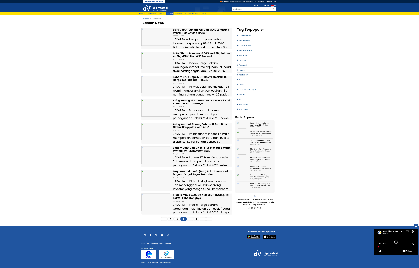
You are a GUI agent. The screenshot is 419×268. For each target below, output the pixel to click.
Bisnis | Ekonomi (180, 14)
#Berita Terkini (243, 40)
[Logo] (155, 7)
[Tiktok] (268, 5)
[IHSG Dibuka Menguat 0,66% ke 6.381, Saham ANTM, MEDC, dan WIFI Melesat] (155, 60)
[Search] (273, 9)
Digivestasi (154, 263)
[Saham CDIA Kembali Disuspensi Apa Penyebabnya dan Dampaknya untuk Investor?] (242, 168)
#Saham (241, 70)
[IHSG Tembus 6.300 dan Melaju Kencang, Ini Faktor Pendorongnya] (155, 202)
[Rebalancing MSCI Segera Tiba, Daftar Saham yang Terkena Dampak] (242, 177)
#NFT (239, 99)
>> (209, 219)
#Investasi (241, 60)
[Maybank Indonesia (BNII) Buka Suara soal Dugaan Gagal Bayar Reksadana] (155, 178)
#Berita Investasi (244, 50)
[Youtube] (265, 5)
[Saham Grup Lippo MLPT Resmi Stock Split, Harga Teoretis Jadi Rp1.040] (155, 84)
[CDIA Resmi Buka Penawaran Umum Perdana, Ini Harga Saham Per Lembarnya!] (242, 151)
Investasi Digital (194, 14)
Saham (169, 14)
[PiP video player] (416, 226)
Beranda (142, 14)
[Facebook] (257, 5)
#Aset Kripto (242, 55)
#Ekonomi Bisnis (244, 35)
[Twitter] (261, 5)
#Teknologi (242, 65)
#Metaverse (242, 104)
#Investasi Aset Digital (246, 89)
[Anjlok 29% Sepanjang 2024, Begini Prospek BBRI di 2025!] (242, 186)
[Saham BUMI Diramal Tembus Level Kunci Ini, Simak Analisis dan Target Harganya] (242, 134)
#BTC (239, 80)
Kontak (168, 244)
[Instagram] (255, 5)
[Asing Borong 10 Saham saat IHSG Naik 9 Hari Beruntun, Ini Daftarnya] (155, 107)
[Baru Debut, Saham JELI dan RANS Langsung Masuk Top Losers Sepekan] (155, 37)
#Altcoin (241, 84)
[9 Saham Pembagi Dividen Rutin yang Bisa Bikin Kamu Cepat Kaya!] (242, 160)
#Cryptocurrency (244, 45)
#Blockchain (242, 75)
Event (204, 14)
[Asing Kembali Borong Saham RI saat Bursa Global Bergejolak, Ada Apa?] (155, 131)
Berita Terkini (152, 14)
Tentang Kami (157, 244)
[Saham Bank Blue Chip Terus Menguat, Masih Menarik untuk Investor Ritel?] (155, 155)
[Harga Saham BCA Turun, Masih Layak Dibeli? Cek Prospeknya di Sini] (242, 125)
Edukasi (161, 14)
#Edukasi (241, 94)
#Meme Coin (242, 109)
